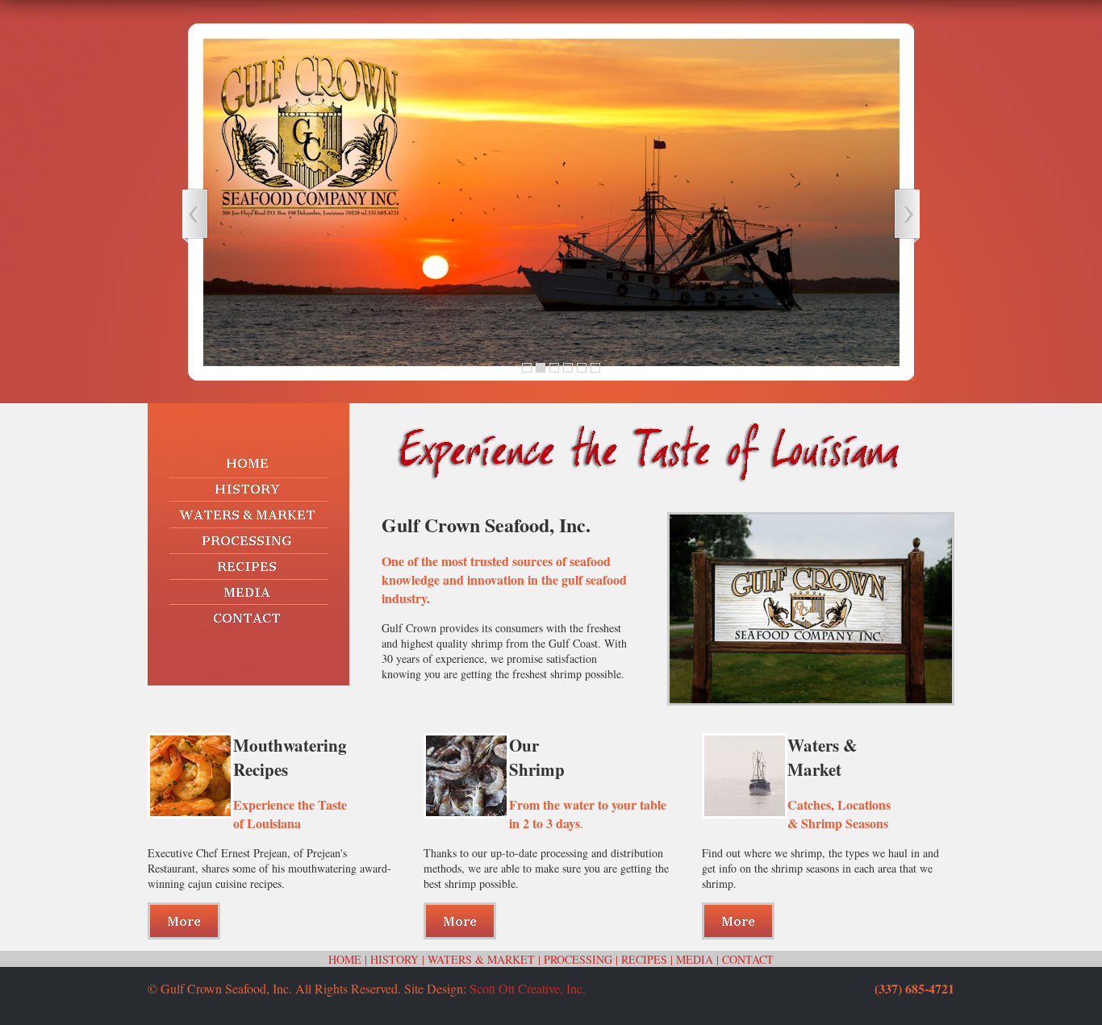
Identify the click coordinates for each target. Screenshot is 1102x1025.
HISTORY (394, 959)
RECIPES (644, 959)
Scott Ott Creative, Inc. (528, 988)
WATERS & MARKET (481, 959)
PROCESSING (578, 959)
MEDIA (694, 959)
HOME (344, 959)
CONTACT (748, 959)
